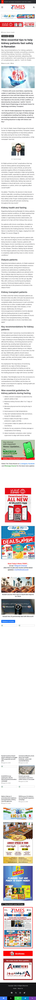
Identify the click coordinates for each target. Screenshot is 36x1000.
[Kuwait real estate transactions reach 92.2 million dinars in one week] (27, 769)
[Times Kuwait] (18, 7)
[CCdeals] (18, 542)
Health (13, 32)
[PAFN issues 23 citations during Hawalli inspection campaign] (27, 790)
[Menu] (2, 8)
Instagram (24, 463)
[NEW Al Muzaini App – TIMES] (18, 24)
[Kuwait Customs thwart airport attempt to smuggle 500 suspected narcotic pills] (9, 689)
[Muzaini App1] (18, 505)
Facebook (31, 463)
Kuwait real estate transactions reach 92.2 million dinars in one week (26, 777)
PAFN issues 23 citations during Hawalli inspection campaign (26, 798)
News (8, 32)
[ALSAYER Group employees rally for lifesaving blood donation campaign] (9, 769)
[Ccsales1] (18, 16)
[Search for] (34, 8)
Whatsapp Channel (10, 466)
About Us (20, 988)
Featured (4, 36)
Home (4, 32)
